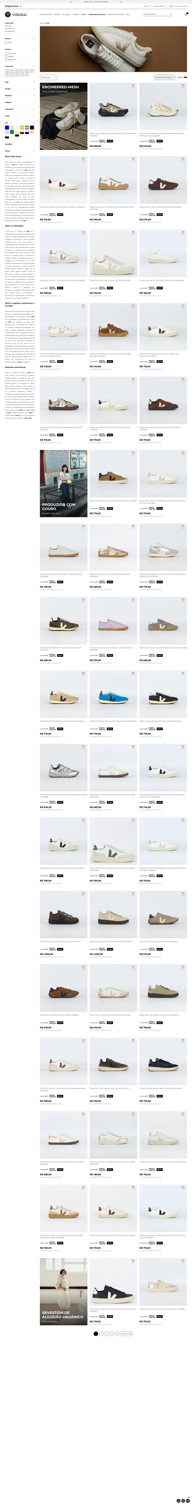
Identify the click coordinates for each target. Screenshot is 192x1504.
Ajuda (146, 6)
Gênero (8, 49)
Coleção (8, 102)
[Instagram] (183, 1501)
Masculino (12, 60)
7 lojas (109, 2)
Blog (128, 14)
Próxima (125, 1334)
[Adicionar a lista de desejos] (133, 86)
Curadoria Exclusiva (96, 14)
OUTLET (83, 14)
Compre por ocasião (116, 14)
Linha (7, 116)
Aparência (9, 109)
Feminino (12, 53)
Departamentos (45, 14)
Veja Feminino (9, 28)
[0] (186, 14)
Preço (7, 151)
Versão (7, 89)
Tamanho (9, 66)
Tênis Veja (8, 26)
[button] (71, 2)
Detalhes (8, 144)
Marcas (8, 39)
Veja (9, 43)
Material (8, 96)
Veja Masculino (10, 31)
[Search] (171, 14)
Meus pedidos (159, 6)
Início (42, 23)
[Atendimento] (188, 1501)
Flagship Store (11, 6)
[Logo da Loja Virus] (15, 14)
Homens (75, 14)
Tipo (7, 82)
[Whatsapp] (178, 1501)
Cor (6, 123)
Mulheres (66, 14)
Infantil (11, 56)
